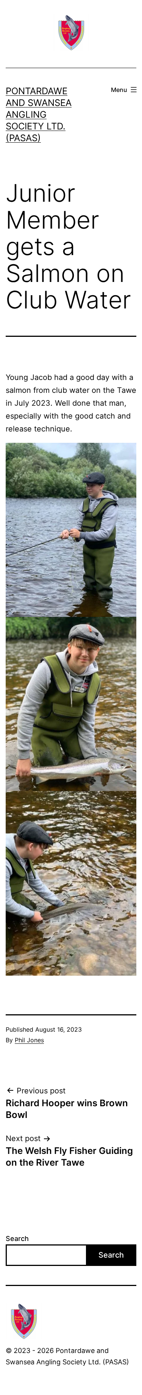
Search (17, 1238)
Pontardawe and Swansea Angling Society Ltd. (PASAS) (39, 115)
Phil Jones (29, 1040)
